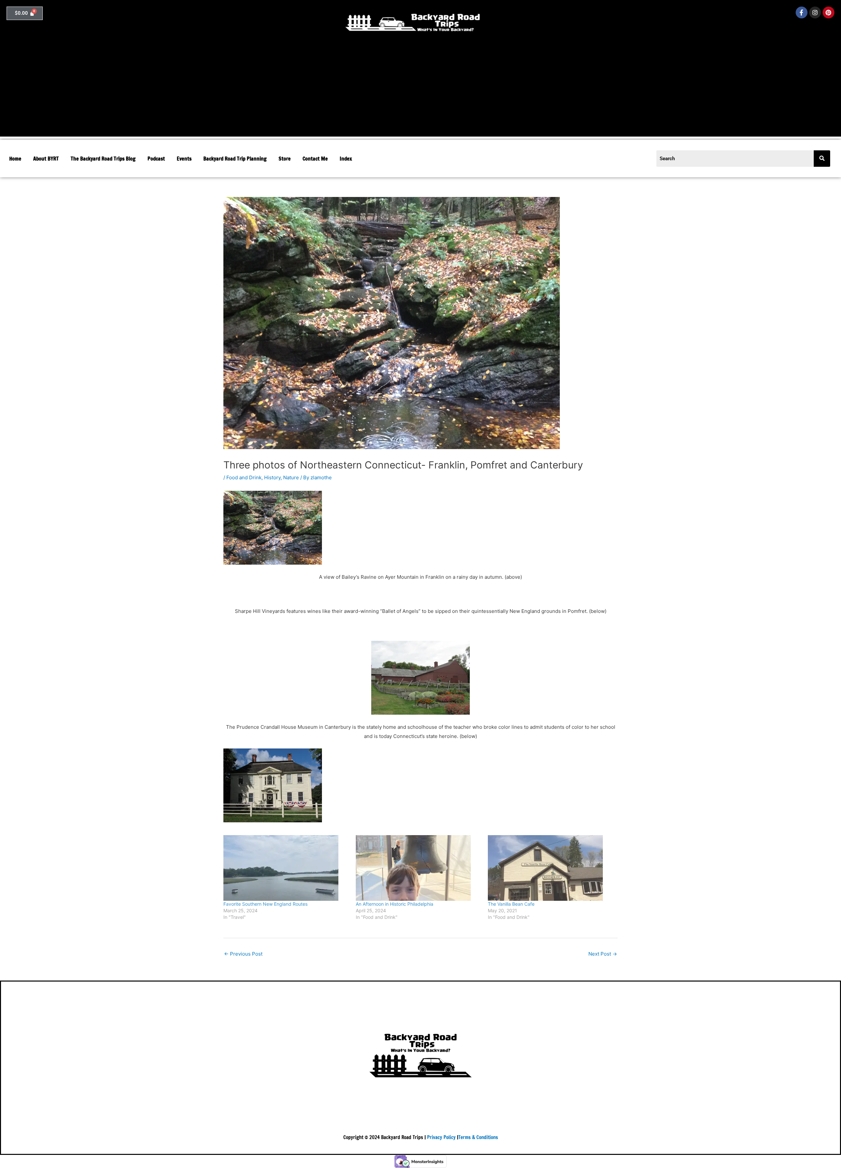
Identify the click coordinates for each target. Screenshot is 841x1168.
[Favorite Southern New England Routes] (286, 868)
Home (15, 158)
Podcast (156, 158)
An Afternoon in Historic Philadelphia (394, 904)
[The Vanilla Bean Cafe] (551, 868)
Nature (291, 477)
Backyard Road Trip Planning (235, 158)
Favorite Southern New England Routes (265, 904)
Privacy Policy (441, 1137)
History (272, 477)
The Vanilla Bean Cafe (511, 904)
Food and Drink (243, 477)
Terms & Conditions (478, 1137)
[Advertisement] (420, 91)
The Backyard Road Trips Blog (103, 158)
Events (184, 158)
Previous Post (243, 954)
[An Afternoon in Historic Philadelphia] (419, 868)
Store (285, 158)
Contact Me (315, 158)
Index (346, 158)
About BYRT (46, 158)
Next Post (602, 954)
